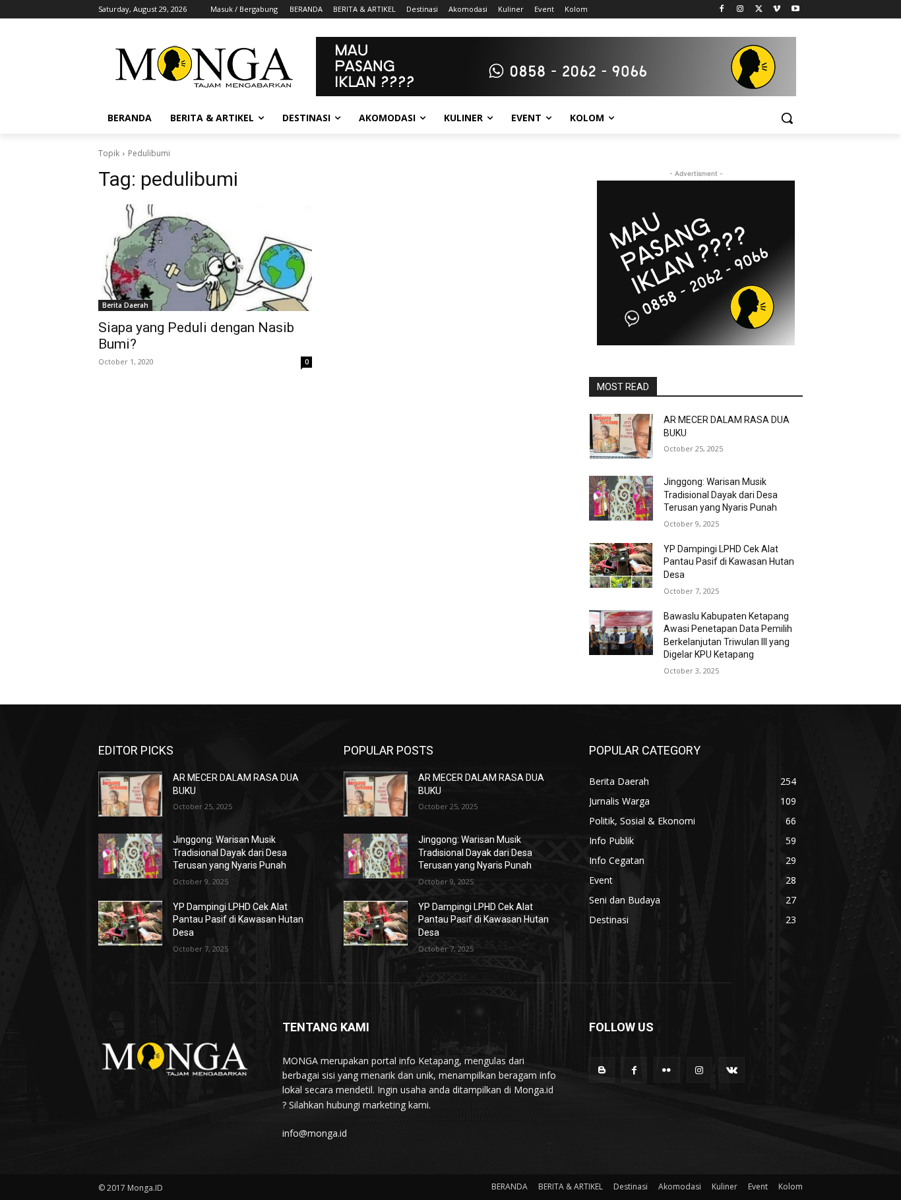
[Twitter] (758, 9)
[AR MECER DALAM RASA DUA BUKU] (621, 436)
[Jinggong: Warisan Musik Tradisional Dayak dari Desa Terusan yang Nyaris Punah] (621, 498)
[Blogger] (602, 1070)
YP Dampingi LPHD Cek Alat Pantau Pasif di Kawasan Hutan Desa (729, 562)
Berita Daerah (125, 305)
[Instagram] (740, 9)
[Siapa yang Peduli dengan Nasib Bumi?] (205, 257)
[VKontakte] (732, 1070)
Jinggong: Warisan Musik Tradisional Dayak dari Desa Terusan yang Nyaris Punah (721, 494)
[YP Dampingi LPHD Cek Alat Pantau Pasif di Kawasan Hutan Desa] (621, 565)
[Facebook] (722, 9)
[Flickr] (666, 1070)
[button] (787, 118)
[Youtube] (795, 9)
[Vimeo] (776, 9)
